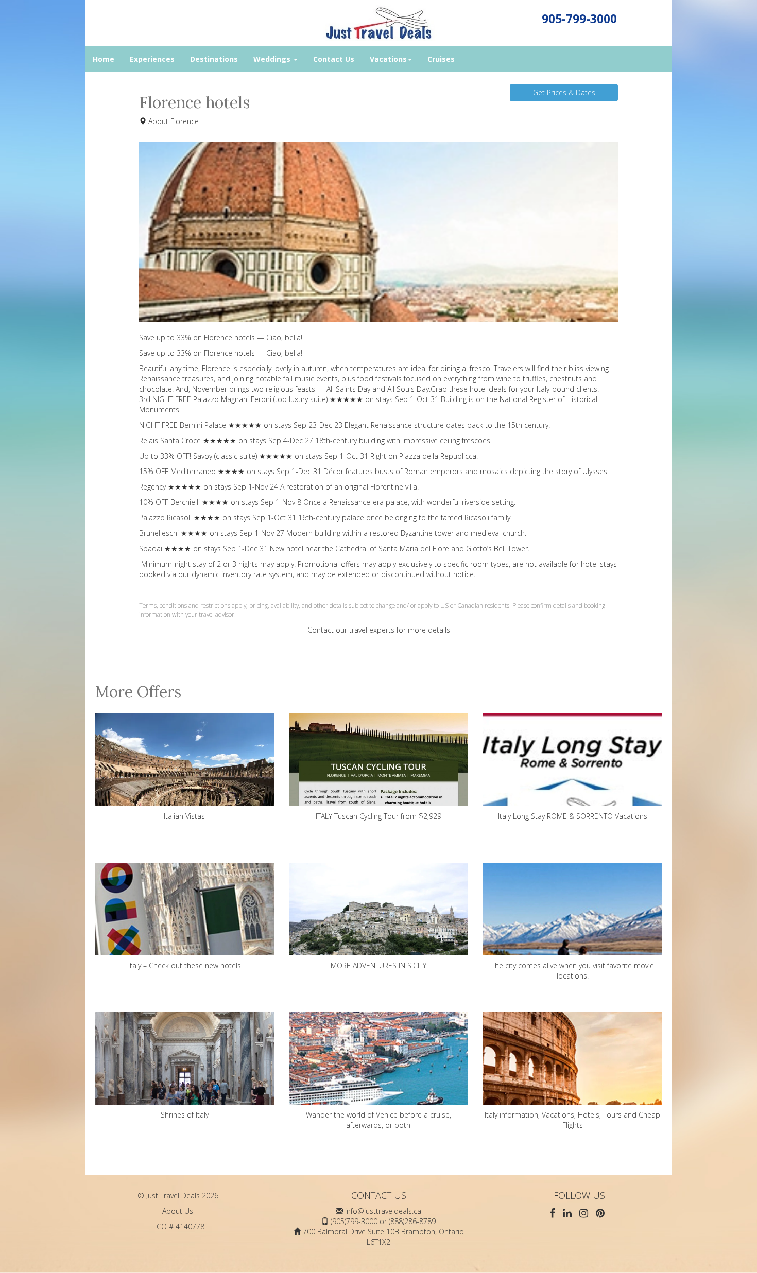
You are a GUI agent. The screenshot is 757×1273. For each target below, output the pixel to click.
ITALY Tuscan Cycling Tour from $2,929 (378, 816)
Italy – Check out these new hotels (184, 965)
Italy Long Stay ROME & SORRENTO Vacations (572, 816)
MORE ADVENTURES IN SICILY (378, 965)
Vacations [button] (388, 59)
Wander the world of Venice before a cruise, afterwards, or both (378, 1120)
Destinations (214, 59)
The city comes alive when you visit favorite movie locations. (572, 971)
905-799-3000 (579, 19)
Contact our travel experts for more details (378, 630)
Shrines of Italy (185, 1115)
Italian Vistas (184, 816)
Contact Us (333, 59)
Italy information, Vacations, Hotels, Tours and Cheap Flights (572, 1120)
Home (103, 59)
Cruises (441, 59)
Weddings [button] (273, 59)
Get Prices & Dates (564, 92)
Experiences (152, 59)
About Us (177, 1211)
